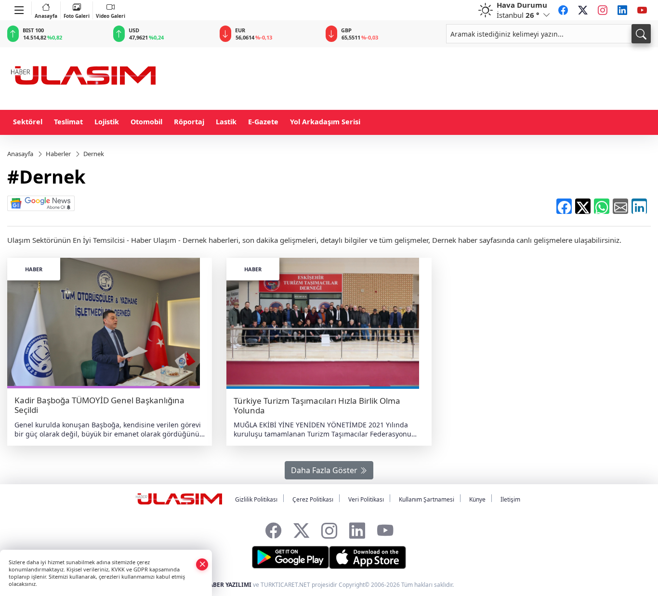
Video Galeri (110, 16)
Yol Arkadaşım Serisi (325, 121)
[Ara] (641, 33)
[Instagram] (602, 10)
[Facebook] (563, 10)
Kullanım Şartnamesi (426, 499)
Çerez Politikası (312, 499)
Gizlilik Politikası (256, 499)
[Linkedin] (622, 10)
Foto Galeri (77, 16)
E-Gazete (263, 121)
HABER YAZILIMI (228, 585)
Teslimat (68, 121)
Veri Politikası (366, 499)
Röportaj (189, 121)
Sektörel (27, 121)
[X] (583, 10)
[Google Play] (290, 557)
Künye (477, 499)
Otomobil (146, 121)
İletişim (510, 499)
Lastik (226, 121)
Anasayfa (46, 16)
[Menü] (19, 8)
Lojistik (106, 121)
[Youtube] (642, 10)
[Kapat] (202, 564)
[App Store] (367, 557)
